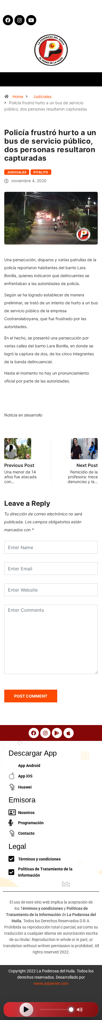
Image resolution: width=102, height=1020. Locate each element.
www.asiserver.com (51, 983)
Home (17, 96)
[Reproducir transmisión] (26, 1009)
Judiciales (42, 96)
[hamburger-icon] (92, 79)
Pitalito (40, 172)
